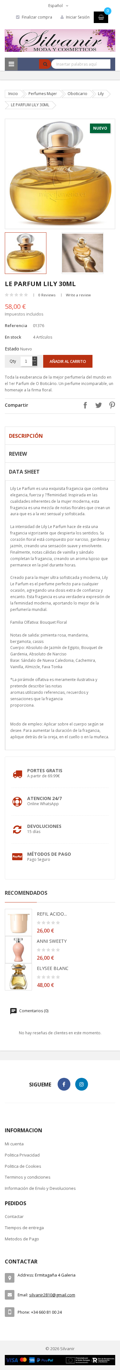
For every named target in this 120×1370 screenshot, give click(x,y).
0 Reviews (46, 294)
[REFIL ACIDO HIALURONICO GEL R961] (18, 922)
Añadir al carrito (68, 361)
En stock (13, 337)
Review (18, 453)
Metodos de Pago (22, 1239)
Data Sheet (24, 471)
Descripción (26, 435)
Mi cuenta (14, 1144)
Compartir (83, 405)
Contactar (14, 1216)
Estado (12, 349)
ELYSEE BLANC (52, 968)
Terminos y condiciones (28, 1177)
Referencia (16, 325)
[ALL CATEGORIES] (11, 64)
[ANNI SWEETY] (18, 949)
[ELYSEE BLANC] (18, 977)
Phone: (24, 1312)
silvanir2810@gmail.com (52, 1295)
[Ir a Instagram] (81, 1084)
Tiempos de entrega (24, 1227)
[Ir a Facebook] (64, 1084)
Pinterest (110, 405)
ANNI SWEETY (52, 941)
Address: (26, 1275)
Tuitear (97, 405)
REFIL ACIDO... (52, 914)
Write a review (78, 294)
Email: (23, 1295)
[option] (32, 253)
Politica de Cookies (23, 1166)
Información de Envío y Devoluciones (40, 1188)
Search (45, 64)
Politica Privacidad (22, 1155)
